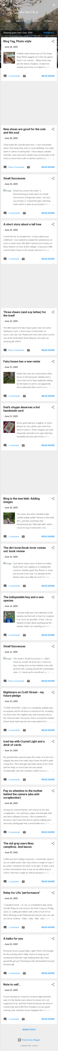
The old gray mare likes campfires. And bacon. (18, 845)
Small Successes (14, 178)
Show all (49, 32)
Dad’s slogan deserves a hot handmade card (21, 409)
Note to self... (12, 984)
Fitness (48, 21)
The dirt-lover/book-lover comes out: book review (24, 549)
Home (8, 21)
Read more (48, 76)
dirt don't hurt (29, 12)
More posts (29, 1029)
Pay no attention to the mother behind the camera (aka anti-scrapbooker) (23, 794)
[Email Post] (24, 77)
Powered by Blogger (30, 1040)
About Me (21, 21)
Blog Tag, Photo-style (17, 41)
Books (35, 21)
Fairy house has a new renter (21, 361)
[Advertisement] (29, 103)
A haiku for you (13, 938)
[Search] (54, 5)
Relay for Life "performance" (21, 892)
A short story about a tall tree (22, 224)
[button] (53, 42)
